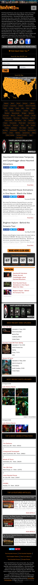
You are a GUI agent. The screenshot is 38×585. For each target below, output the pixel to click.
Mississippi (6, 115)
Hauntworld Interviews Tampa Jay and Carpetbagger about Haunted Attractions (18, 160)
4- (3, 465)
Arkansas (25, 103)
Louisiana (25, 110)
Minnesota (31, 113)
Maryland (7, 113)
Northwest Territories (22, 135)
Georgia (11, 108)
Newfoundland (13, 130)
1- (3, 441)
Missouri (13, 115)
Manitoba (18, 132)
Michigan (24, 113)
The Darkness (7, 443)
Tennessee (15, 125)
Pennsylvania (13, 123)
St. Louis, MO (11, 477)
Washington (14, 127)
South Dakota (7, 125)
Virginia (7, 127)
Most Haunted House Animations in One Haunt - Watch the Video (21, 285)
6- (3, 481)
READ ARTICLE (30, 513)
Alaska (12, 103)
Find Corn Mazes (25, 556)
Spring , (14, 350)
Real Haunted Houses (14, 559)
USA (13, 355)
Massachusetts (15, 113)
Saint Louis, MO (12, 445)
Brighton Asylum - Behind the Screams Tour (21, 291)
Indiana (33, 108)
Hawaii (17, 108)
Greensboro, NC (12, 461)
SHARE (7, 167)
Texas (22, 125)
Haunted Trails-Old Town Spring (13, 343)
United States (16, 339)
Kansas (12, 110)
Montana (20, 115)
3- (3, 457)
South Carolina (31, 123)
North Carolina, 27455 (18, 368)
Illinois (27, 108)
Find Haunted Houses (11, 553)
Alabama (6, 103)
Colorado (5, 105)
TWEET (14, 167)
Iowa (6, 110)
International (19, 137)
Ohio (25, 120)
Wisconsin (30, 127)
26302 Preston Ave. (17, 347)
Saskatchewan (26, 132)
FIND (5, 70)
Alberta (34, 132)
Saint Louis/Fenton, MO (14, 453)
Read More (30, 185)
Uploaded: (19, 329)
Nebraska (26, 115)
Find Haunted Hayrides (25, 553)
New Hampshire (7, 118)
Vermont (33, 125)
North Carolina (8, 120)
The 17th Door (7, 327)
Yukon (30, 135)
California (32, 103)
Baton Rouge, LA (12, 469)
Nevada (33, 115)
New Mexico (25, 118)
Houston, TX (11, 485)
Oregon (5, 123)
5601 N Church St (17, 363)
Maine (31, 110)
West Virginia (22, 127)
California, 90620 (17, 336)
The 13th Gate (7, 467)
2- (3, 449)
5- (3, 473)
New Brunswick (32, 130)
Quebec (5, 132)
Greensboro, (15, 365)
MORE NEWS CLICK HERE (19, 250)
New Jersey (17, 118)
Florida (5, 108)
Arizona (18, 103)
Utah (27, 125)
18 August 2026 (6, 420)
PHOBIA (5, 483)
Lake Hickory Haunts (9, 387)
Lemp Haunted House (10, 475)
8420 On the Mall (17, 331)
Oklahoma (30, 120)
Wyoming (5, 130)
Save (18, 548)
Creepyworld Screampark (11, 451)
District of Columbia (30, 105)
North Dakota (18, 120)
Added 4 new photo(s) (30, 417)
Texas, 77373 (16, 352)
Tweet (12, 548)
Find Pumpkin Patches (13, 556)
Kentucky (18, 110)
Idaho (22, 108)
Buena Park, (15, 334)
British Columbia (10, 135)
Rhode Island (22, 123)
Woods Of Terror (8, 358)
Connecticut (13, 105)
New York (33, 118)
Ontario (11, 132)
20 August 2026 (6, 383)
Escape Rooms (26, 559)
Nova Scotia (22, 130)
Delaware (21, 105)
